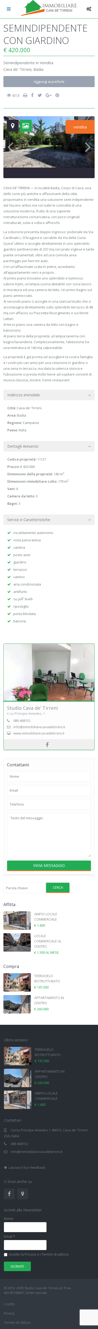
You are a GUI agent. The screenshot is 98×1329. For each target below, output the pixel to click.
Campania (31, 422)
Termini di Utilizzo (17, 1322)
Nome (8, 1218)
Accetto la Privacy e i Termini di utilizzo (39, 1254)
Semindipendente (19, 62)
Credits (9, 1304)
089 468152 (19, 1143)
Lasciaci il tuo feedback (26, 1167)
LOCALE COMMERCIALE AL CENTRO (47, 941)
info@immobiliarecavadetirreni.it (36, 1151)
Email (9, 1236)
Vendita (46, 62)
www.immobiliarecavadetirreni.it (38, 733)
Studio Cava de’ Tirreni (32, 708)
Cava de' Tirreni (17, 69)
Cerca (58, 887)
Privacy (9, 1313)
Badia (38, 69)
